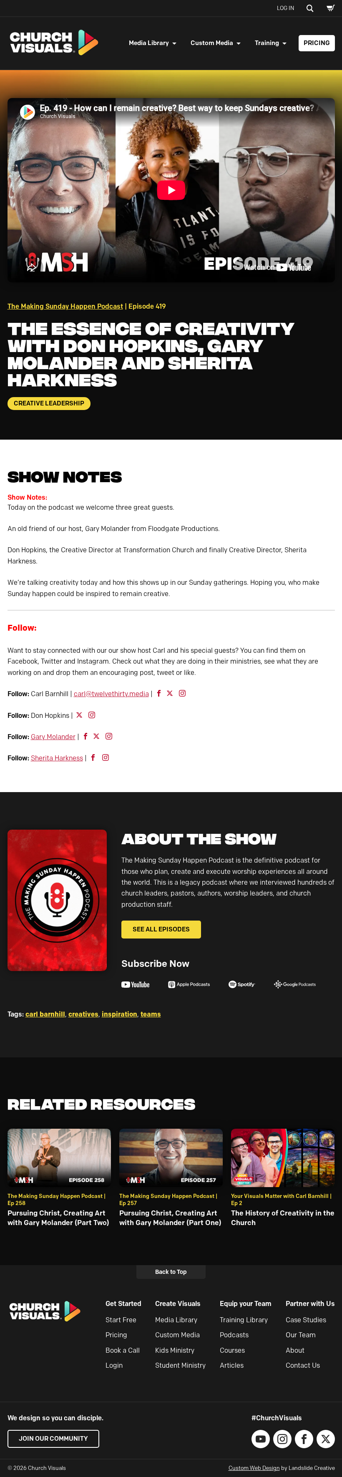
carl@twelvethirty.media (111, 694)
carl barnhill (45, 1014)
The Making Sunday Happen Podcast (65, 306)
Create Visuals (178, 1304)
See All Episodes (161, 929)
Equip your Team (246, 1304)
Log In (285, 8)
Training (267, 43)
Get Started (123, 1304)
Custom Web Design (254, 1467)
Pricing (317, 43)
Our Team (301, 1335)
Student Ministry (180, 1365)
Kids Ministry (174, 1350)
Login (114, 1365)
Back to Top (171, 1272)
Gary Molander (53, 737)
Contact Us (303, 1365)
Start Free (121, 1320)
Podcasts (234, 1335)
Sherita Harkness (57, 758)
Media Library (149, 43)
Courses (232, 1350)
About (295, 1350)
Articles (232, 1365)
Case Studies (306, 1320)
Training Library (244, 1320)
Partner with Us (310, 1304)
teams (151, 1014)
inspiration (119, 1014)
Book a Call (123, 1350)
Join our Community (53, 1438)
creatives (83, 1014)
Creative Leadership (49, 403)
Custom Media (212, 43)
